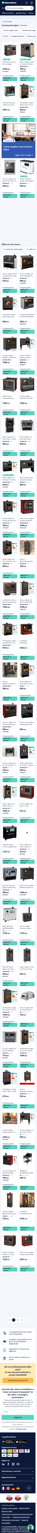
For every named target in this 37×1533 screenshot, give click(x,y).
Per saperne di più (21, 1429)
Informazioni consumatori (11, 1520)
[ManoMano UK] (8, 1488)
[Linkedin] (3, 1464)
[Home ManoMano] (13, 2)
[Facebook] (8, 1464)
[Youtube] (18, 1464)
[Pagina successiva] (26, 1320)
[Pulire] (32, 8)
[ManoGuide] (30, 1527)
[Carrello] (31, 2)
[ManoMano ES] (18, 1488)
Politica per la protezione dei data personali (17, 1514)
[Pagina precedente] (9, 1320)
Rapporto (25, 1520)
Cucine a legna (7, 21)
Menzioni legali (7, 1511)
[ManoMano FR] (3, 1488)
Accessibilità (6, 1523)
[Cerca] (7, 8)
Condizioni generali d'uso (21, 1517)
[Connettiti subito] (26, 2)
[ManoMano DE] (13, 1488)
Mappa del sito (24, 1508)
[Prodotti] (3, 8)
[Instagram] (13, 1464)
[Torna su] (28, 1488)
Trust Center (6, 1517)
